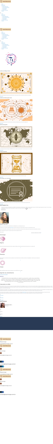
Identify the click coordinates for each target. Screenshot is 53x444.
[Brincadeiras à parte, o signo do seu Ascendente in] (37, 326)
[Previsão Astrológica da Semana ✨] (26, 320)
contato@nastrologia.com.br (6, 343)
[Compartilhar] (7, 396)
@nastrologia (11, 227)
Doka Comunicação (28, 356)
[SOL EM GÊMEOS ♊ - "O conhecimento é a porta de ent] (16, 333)
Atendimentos (3, 5)
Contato (3, 11)
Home (2, 13)
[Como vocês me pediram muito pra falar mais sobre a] (5, 326)
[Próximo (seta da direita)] (4, 397)
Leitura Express (4, 9)
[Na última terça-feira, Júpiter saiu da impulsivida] (37, 333)
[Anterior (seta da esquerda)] (1, 397)
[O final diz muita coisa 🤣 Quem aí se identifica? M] (48, 326)
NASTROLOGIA (8, 304)
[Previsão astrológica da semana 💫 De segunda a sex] (5, 333)
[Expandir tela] (4, 396)
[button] (26, 12)
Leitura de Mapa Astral (5, 6)
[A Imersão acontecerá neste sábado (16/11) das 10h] (37, 320)
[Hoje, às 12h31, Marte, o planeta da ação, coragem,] (26, 333)
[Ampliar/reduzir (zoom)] (1, 396)
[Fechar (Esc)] (10, 396)
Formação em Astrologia (5, 10)
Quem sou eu (3, 14)
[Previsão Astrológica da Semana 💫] (5, 320)
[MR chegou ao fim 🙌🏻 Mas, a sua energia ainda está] (47, 333)
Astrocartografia (4, 8)
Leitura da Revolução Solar (5, 7)
